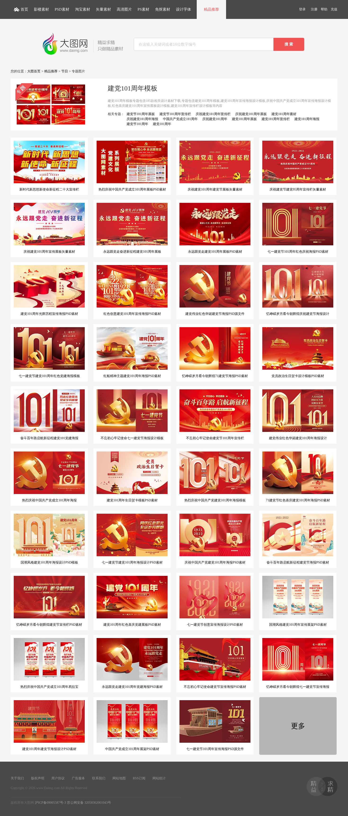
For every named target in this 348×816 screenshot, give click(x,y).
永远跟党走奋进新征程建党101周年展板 (132, 251)
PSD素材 (62, 9)
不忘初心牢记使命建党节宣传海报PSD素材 (215, 687)
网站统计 (159, 778)
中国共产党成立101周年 (180, 119)
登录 (302, 9)
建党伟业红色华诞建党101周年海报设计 (298, 438)
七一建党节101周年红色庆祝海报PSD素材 (298, 251)
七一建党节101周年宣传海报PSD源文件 (215, 749)
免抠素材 (162, 9)
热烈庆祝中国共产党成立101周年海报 (49, 500)
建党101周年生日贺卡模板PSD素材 (132, 500)
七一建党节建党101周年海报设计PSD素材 (132, 562)
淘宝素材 (82, 9)
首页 (24, 9)
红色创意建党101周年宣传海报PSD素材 (132, 314)
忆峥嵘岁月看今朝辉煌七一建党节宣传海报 (297, 687)
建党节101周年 (137, 124)
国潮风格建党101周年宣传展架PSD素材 (298, 624)
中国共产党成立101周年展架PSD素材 (132, 749)
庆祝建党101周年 (214, 119)
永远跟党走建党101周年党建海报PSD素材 (132, 687)
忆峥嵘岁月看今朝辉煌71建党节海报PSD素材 (215, 376)
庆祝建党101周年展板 (251, 114)
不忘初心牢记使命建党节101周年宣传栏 (215, 438)
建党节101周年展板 (141, 114)
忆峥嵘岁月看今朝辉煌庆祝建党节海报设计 (297, 314)
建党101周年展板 (244, 119)
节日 (64, 71)
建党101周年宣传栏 (276, 119)
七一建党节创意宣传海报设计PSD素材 (215, 624)
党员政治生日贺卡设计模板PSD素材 (298, 376)
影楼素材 (41, 9)
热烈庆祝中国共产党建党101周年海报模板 (215, 500)
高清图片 (124, 9)
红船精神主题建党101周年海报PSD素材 (132, 376)
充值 (334, 9)
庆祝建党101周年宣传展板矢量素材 (49, 251)
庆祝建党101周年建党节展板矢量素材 (215, 189)
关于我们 (17, 778)
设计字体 (183, 9)
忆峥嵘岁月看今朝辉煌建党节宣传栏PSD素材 (49, 624)
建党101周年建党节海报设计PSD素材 (49, 749)
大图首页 (33, 71)
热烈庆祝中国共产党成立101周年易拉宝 (49, 687)
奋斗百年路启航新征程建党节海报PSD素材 (298, 562)
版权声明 (37, 778)
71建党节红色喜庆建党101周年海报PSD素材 (298, 500)
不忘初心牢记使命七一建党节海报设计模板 (132, 438)
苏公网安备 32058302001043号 (89, 802)
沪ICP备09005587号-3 (50, 802)
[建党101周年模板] (50, 124)
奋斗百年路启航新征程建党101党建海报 (49, 438)
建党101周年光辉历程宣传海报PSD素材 (49, 314)
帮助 (324, 9)
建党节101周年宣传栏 (175, 114)
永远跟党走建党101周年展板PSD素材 (215, 251)
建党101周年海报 (306, 119)
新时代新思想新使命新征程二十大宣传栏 (49, 189)
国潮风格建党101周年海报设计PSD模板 (49, 562)
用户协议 (58, 778)
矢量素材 (103, 9)
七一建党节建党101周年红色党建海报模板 (49, 376)
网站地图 (119, 778)
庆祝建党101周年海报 (142, 119)
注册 (314, 9)
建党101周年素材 (284, 114)
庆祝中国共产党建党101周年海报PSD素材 (215, 562)
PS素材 (143, 9)
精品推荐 (211, 9)
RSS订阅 (139, 778)
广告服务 (78, 778)
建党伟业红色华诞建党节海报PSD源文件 (215, 314)
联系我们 (98, 778)
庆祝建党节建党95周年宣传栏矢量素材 (298, 189)
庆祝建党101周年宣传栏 (213, 114)
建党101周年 (162, 124)
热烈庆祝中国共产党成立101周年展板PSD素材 (132, 189)
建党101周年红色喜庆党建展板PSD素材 (132, 624)
